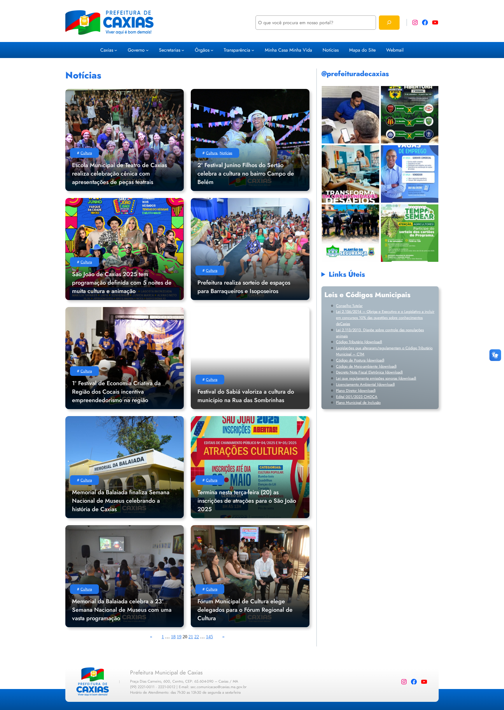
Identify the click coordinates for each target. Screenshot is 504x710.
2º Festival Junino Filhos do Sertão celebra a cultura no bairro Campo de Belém (245, 173)
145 (209, 636)
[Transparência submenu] (252, 49)
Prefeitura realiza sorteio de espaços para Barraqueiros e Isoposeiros (243, 286)
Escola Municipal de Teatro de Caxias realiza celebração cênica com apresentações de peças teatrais (119, 173)
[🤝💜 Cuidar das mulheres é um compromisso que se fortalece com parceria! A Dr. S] (350, 174)
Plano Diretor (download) (356, 390)
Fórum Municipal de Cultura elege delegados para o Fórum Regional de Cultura (245, 610)
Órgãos (202, 50)
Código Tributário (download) (359, 342)
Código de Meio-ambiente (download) (366, 366)
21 (190, 636)
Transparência (237, 50)
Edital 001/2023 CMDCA (356, 396)
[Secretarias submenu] (182, 49)
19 (179, 636)
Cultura (86, 153)
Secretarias (169, 50)
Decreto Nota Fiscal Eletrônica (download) (369, 372)
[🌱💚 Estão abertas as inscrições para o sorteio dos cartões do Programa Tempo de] (409, 233)
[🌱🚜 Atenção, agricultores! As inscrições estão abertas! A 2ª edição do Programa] (350, 115)
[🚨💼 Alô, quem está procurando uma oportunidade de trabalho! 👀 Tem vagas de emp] (409, 174)
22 (196, 636)
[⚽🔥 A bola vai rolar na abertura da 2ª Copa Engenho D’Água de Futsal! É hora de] (409, 115)
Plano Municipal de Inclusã (357, 402)
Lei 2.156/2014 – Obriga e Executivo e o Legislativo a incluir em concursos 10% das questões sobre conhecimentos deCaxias (385, 318)
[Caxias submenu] (115, 49)
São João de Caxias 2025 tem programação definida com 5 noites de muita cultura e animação (122, 282)
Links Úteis (347, 274)
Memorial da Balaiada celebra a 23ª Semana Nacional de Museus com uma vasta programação (122, 610)
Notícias (226, 153)
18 (173, 636)
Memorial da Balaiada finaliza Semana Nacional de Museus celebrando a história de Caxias (120, 500)
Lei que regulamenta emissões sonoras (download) (376, 378)
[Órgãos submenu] (212, 49)
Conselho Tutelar (349, 305)
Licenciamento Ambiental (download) (365, 384)
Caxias (106, 50)
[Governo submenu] (147, 49)
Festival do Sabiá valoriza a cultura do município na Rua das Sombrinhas (245, 396)
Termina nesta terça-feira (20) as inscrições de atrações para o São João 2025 (246, 500)
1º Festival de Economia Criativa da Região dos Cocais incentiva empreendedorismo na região (116, 391)
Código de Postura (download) (360, 360)
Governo (136, 50)
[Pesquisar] (389, 22)
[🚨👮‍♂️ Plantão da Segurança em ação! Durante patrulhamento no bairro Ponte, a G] (350, 233)
